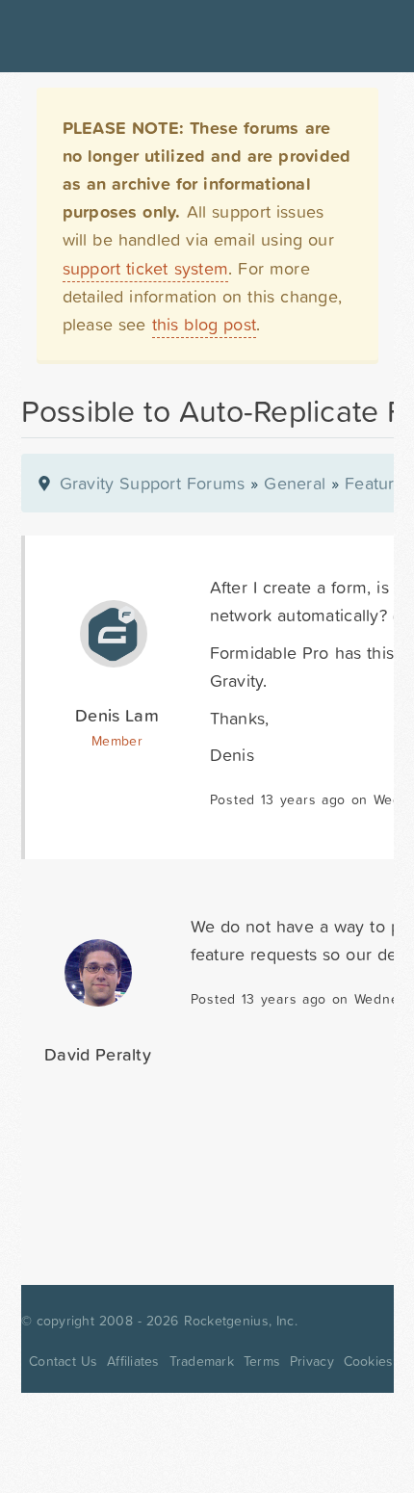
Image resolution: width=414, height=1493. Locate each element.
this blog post (204, 324)
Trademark (201, 1361)
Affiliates (133, 1361)
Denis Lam (117, 715)
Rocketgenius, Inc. (241, 1320)
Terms (262, 1361)
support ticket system (146, 268)
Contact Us (63, 1361)
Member (116, 740)
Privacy (312, 1361)
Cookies (369, 1361)
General (294, 483)
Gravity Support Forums (153, 483)
